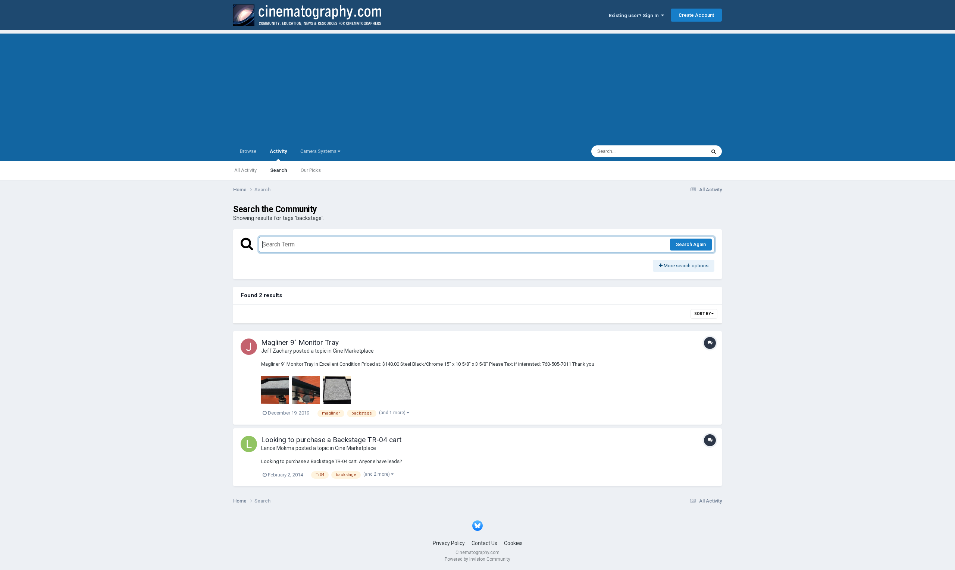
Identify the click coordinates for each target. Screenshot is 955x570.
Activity (278, 151)
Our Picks (311, 170)
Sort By (702, 314)
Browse (248, 151)
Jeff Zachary (276, 351)
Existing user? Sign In (635, 15)
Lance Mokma (277, 448)
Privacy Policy (449, 543)
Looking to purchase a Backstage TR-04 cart (331, 439)
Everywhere (683, 151)
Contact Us (484, 543)
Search (278, 170)
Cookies (513, 543)
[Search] (713, 151)
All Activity (245, 170)
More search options (685, 265)
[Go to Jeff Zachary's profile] (249, 346)
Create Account (696, 15)
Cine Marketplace (353, 351)
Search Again (691, 244)
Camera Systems (319, 151)
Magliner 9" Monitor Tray (300, 342)
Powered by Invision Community (477, 559)
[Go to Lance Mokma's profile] (249, 444)
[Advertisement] (477, 86)
